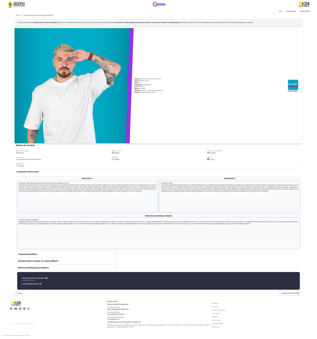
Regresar (19, 293)
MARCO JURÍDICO (305, 11)
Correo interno (216, 313)
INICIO (20, 15)
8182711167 (137, 322)
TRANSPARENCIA (291, 11)
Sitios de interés (216, 320)
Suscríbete (215, 306)
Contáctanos (215, 303)
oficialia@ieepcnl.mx (113, 319)
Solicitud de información (218, 310)
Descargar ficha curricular (290, 293)
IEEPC (280, 11)
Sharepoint (215, 317)
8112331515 (129, 322)
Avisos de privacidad (217, 323)
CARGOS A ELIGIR (28, 15)
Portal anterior (216, 327)
